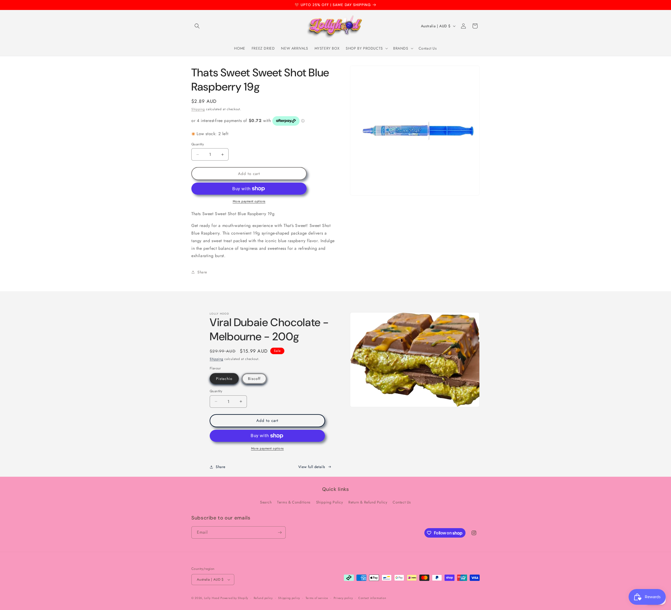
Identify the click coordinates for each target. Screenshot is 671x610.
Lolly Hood (211, 598)
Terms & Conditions (294, 502)
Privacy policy (343, 598)
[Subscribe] (279, 532)
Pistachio (224, 378)
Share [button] (202, 272)
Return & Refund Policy (367, 502)
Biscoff (254, 378)
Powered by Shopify (234, 598)
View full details (311, 466)
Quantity (197, 144)
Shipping (198, 109)
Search (266, 502)
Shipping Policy (329, 502)
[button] (197, 26)
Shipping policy (289, 598)
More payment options (249, 201)
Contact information (372, 598)
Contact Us (402, 502)
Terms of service (317, 598)
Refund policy (263, 598)
